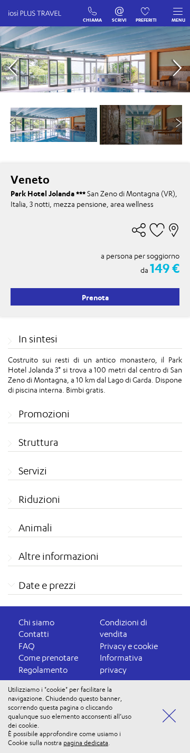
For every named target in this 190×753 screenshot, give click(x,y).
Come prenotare (48, 658)
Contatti (33, 634)
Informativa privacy (121, 664)
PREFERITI (146, 9)
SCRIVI (119, 9)
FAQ (26, 646)
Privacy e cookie (129, 646)
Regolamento (43, 670)
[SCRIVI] (119, 9)
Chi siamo (36, 622)
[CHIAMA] (93, 9)
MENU (178, 20)
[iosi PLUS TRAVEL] (39, 24)
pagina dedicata (85, 743)
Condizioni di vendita (123, 628)
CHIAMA (92, 9)
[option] (54, 125)
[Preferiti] (146, 9)
